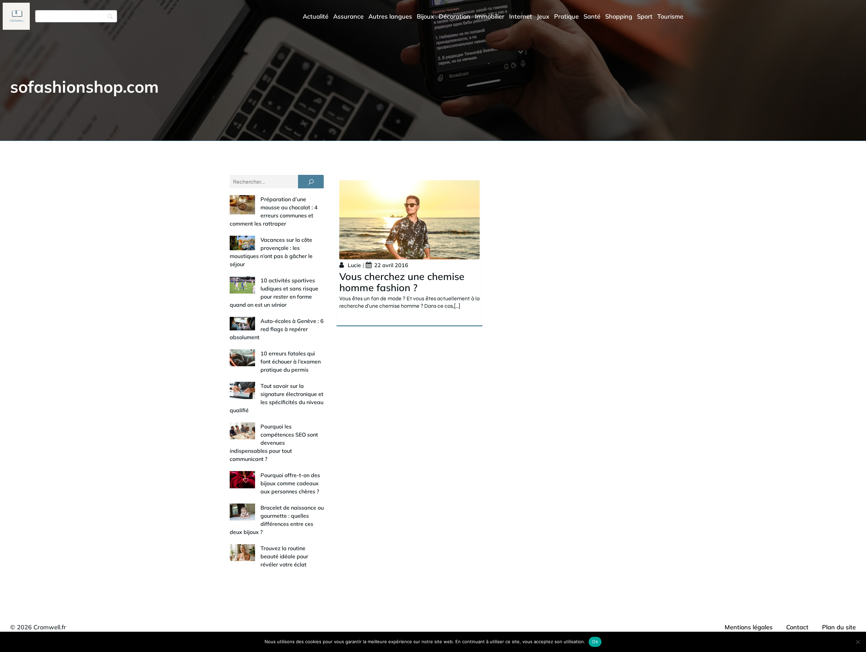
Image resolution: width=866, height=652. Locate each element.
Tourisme (670, 16)
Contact (797, 627)
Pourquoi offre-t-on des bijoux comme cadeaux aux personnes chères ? (290, 483)
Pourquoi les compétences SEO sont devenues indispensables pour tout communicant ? (274, 442)
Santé (592, 16)
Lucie (354, 265)
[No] (857, 641)
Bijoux (425, 16)
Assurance (348, 16)
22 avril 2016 (391, 265)
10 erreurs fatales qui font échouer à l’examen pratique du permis (290, 361)
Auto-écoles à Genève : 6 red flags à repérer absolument (277, 329)
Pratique (566, 16)
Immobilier (489, 16)
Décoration (454, 16)
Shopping (618, 16)
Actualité (315, 16)
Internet (520, 16)
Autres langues (390, 16)
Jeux (543, 16)
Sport (645, 16)
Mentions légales (749, 627)
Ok (595, 641)
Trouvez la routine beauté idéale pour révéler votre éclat (284, 556)
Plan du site (839, 627)
